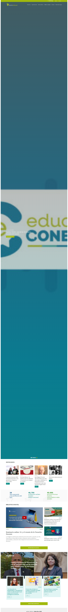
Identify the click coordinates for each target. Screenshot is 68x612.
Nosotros (29, 4)
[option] (34, 229)
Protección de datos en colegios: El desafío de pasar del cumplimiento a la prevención (33, 591)
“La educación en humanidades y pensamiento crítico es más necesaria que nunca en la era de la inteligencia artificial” (14, 591)
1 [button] (31, 457)
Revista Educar (40, 4)
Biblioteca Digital (47, 4)
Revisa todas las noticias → (34, 603)
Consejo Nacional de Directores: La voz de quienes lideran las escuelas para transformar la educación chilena (24, 565)
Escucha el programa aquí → (10, 238)
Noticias (52, 4)
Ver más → (13, 571)
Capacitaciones (34, 4)
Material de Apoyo (59, 4)
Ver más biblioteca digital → (34, 547)
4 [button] (36, 457)
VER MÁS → (8, 483)
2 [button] (33, 457)
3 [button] (34, 457)
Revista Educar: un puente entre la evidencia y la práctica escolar (51, 590)
